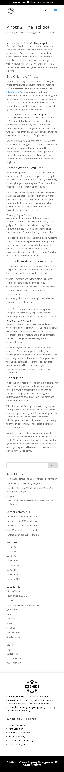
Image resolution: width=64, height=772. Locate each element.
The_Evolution (13, 632)
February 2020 (13, 578)
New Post (11, 618)
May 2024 (11, 569)
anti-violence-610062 (16, 521)
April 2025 (11, 556)
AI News (10, 600)
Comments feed (14, 658)
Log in (9, 649)
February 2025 (13, 565)
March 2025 (12, 560)
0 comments (49, 32)
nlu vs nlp (10, 496)
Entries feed (12, 653)
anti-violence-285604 (16, 525)
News (9, 623)
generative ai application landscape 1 (24, 605)
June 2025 (11, 546)
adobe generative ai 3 (28, 530)
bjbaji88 (10, 530)
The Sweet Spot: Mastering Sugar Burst (25, 483)
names (9, 614)
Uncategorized (33, 32)
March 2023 (12, 574)
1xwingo (10, 534)
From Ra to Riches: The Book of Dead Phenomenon (31, 478)
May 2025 (11, 551)
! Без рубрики (13, 591)
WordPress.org (13, 662)
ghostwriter (11, 609)
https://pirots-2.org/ (15, 91)
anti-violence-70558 (15, 516)
